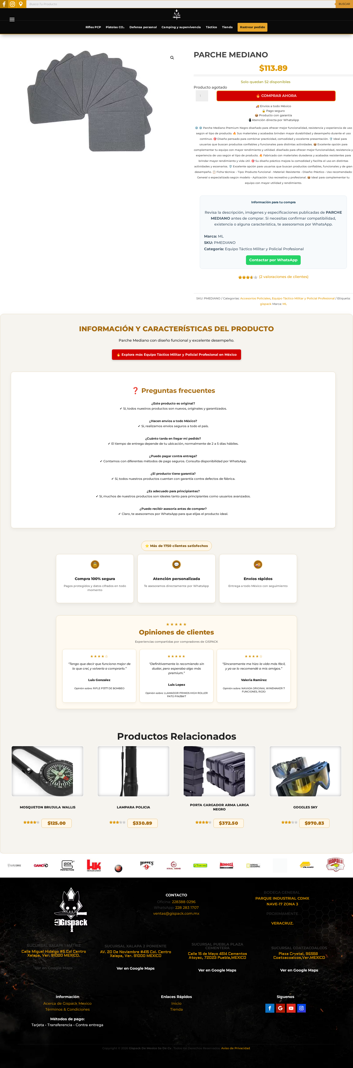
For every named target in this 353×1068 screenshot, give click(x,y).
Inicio (176, 1003)
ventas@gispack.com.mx (176, 913)
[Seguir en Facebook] (269, 1008)
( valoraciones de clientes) (283, 277)
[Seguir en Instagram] (301, 1008)
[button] (172, 57)
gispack (265, 304)
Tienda (227, 27)
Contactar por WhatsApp (273, 260)
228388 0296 (183, 902)
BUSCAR (344, 4)
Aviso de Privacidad (235, 1048)
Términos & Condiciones (67, 1009)
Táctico (211, 27)
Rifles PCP (93, 27)
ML (285, 304)
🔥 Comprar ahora (276, 95)
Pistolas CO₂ (115, 27)
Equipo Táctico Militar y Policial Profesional (303, 298)
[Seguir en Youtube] (291, 1008)
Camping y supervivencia (181, 27)
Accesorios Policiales (255, 298)
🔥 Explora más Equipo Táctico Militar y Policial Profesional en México (176, 355)
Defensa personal (143, 27)
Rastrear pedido (252, 27)
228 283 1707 (187, 907)
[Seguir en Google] (280, 1008)
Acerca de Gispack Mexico (67, 1003)
